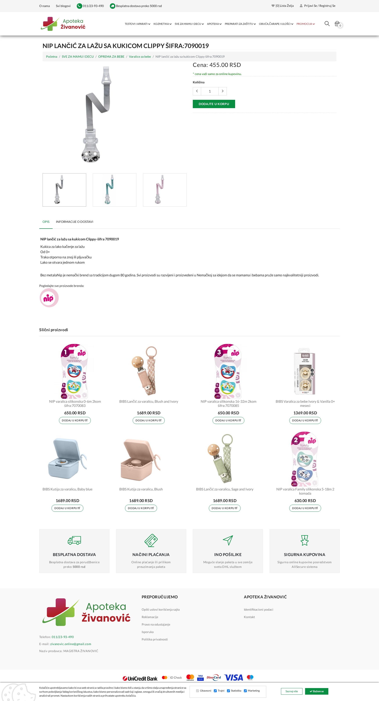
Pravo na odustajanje (156, 624)
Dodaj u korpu (73, 420)
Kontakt (249, 617)
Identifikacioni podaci (258, 609)
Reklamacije (150, 617)
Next (184, 115)
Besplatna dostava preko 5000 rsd (138, 6)
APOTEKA (213, 23)
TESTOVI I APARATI (136, 23)
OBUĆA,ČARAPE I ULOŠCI (275, 23)
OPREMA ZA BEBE (111, 56)
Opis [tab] (46, 222)
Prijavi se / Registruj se (319, 5)
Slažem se (318, 691)
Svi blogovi (63, 6)
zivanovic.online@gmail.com (70, 644)
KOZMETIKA (161, 23)
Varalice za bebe (140, 56)
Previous (45, 115)
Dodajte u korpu (214, 104)
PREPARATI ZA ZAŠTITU (239, 23)
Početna (51, 56)
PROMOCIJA (304, 23)
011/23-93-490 (93, 6)
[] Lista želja (285, 5)
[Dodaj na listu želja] (101, 393)
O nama (44, 6)
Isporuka (148, 632)
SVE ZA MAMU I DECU (188, 23)
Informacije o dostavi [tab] (74, 222)
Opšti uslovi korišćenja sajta (161, 609)
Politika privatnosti (155, 639)
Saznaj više (292, 691)
